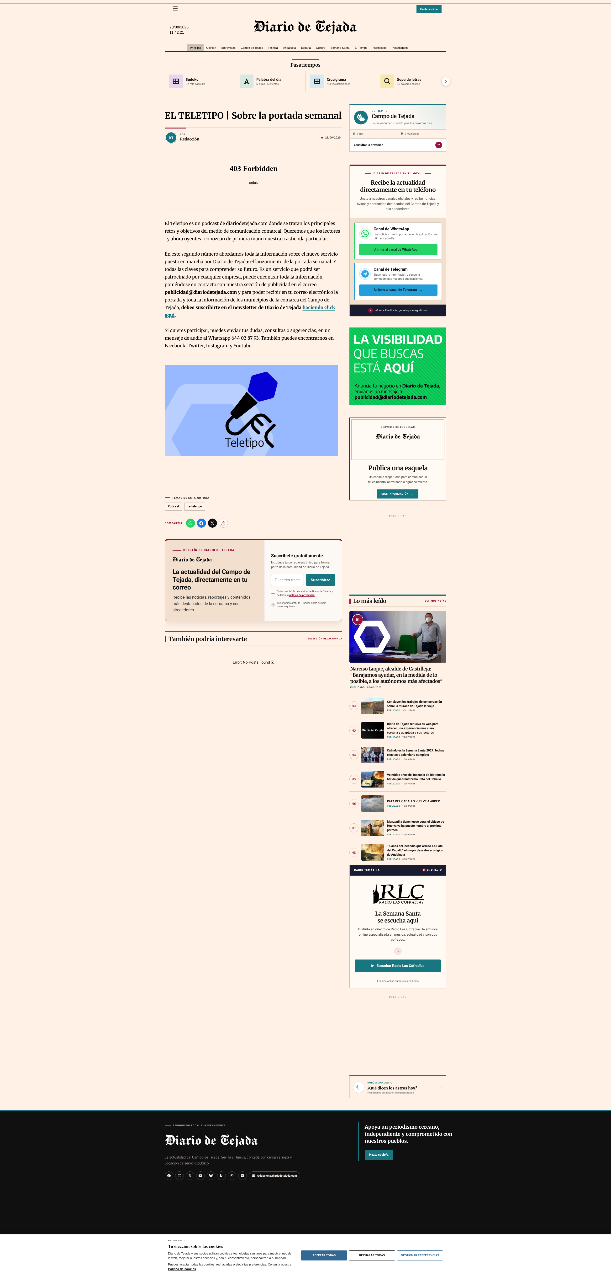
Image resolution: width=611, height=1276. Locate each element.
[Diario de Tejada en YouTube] (200, 1175)
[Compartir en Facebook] (201, 523)
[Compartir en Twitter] (212, 523)
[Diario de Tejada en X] (190, 1175)
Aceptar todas (324, 1255)
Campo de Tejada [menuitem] (252, 47)
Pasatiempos (305, 65)
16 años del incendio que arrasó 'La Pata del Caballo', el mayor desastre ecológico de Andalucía (415, 850)
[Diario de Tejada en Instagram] (179, 1175)
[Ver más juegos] (445, 81)
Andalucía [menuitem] (289, 47)
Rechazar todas (372, 1255)
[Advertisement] (397, 553)
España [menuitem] (306, 47)
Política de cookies (182, 1269)
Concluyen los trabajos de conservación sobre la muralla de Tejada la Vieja (414, 704)
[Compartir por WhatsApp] (190, 523)
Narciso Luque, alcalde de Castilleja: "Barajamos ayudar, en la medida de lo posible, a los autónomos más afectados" (396, 675)
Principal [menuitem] (195, 47)
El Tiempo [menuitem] (361, 47)
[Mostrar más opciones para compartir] (223, 523)
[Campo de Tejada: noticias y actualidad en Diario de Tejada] (305, 27)
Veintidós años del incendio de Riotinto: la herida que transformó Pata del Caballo (416, 777)
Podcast (173, 506)
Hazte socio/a (429, 9)
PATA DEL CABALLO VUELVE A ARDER (413, 801)
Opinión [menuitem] (211, 47)
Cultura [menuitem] (320, 47)
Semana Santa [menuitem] (340, 47)
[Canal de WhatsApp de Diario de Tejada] (232, 1175)
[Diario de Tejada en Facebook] (169, 1175)
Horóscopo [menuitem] (379, 47)
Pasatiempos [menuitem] (400, 47)
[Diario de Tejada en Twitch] (221, 1175)
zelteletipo (194, 506)
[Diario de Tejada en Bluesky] (211, 1175)
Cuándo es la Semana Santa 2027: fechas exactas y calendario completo (415, 753)
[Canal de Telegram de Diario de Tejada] (242, 1175)
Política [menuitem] (273, 47)
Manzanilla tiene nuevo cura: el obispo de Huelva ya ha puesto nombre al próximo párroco (415, 826)
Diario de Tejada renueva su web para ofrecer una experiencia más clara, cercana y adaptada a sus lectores (412, 728)
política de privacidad (302, 595)
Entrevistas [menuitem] (228, 47)
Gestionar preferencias (420, 1255)
